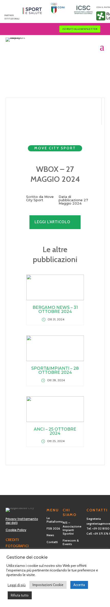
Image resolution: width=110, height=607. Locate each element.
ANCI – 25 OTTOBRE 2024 (55, 431)
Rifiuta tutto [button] (20, 595)
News (50, 535)
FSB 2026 (53, 528)
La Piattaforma (55, 519)
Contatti (52, 542)
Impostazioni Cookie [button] (47, 585)
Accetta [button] (79, 585)
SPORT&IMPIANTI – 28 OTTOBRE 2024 (55, 370)
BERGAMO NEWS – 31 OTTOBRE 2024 (55, 309)
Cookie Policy (16, 530)
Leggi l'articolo (52, 222)
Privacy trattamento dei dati (22, 521)
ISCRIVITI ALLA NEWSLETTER (79, 29)
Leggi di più (17, 585)
